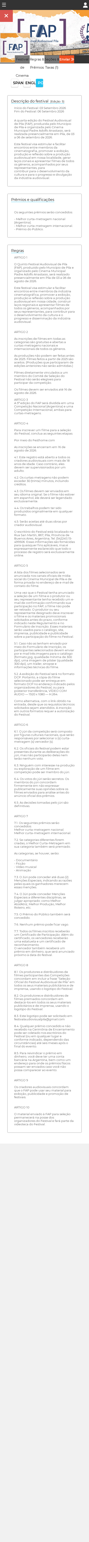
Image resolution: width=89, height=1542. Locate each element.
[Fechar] (6, 16)
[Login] (85, 4)
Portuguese (40, 83)
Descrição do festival (37, 101)
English (28, 83)
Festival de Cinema (22, 67)
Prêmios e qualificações (32, 200)
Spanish (15, 83)
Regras (17, 251)
